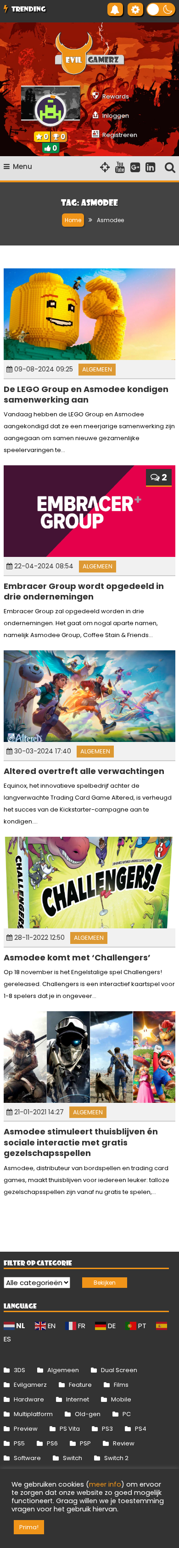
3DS (19, 1370)
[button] (160, 9)
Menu (22, 166)
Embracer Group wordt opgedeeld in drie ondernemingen (84, 591)
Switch (72, 1458)
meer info (105, 1484)
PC (127, 1414)
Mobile (121, 1399)
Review (123, 1443)
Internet (77, 1399)
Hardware (29, 1399)
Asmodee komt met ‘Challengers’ (77, 957)
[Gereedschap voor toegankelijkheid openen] (135, 9)
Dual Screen (119, 1370)
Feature (80, 1384)
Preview (26, 1428)
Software (27, 1458)
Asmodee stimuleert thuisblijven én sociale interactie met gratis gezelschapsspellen (81, 1142)
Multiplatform (33, 1414)
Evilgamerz (30, 1384)
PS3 (107, 1428)
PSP (85, 1443)
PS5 (19, 1443)
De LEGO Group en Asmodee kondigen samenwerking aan (86, 394)
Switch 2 (116, 1458)
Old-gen (88, 1414)
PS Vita (70, 1428)
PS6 (52, 1443)
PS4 (140, 1428)
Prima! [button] (29, 1527)
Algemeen (97, 369)
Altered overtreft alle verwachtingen (84, 771)
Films (121, 1384)
